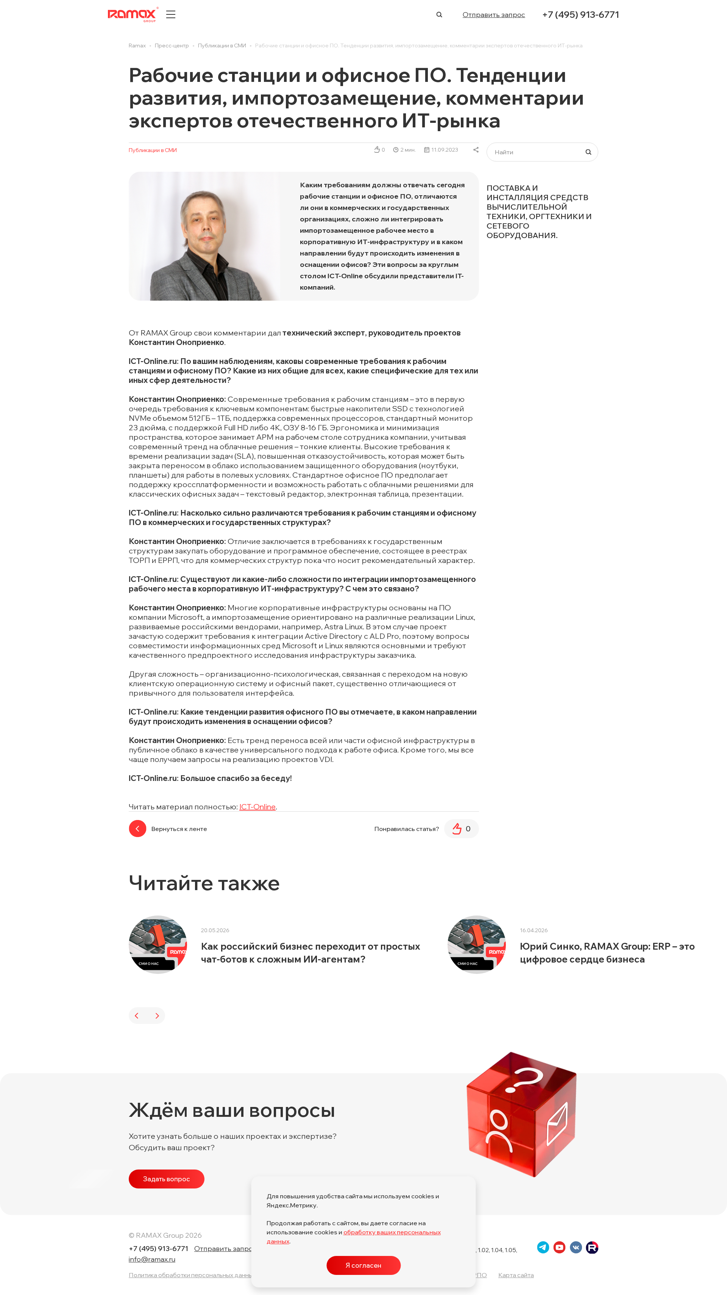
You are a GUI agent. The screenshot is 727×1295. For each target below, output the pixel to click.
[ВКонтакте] (476, 150)
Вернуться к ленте (179, 828)
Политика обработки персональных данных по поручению (214, 1275)
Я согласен (363, 1265)
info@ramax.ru (152, 1259)
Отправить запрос (494, 14)
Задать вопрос (166, 1179)
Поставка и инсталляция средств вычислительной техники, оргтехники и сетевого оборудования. (539, 211)
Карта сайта (516, 1275)
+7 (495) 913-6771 (580, 14)
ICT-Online (257, 806)
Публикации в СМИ (153, 150)
